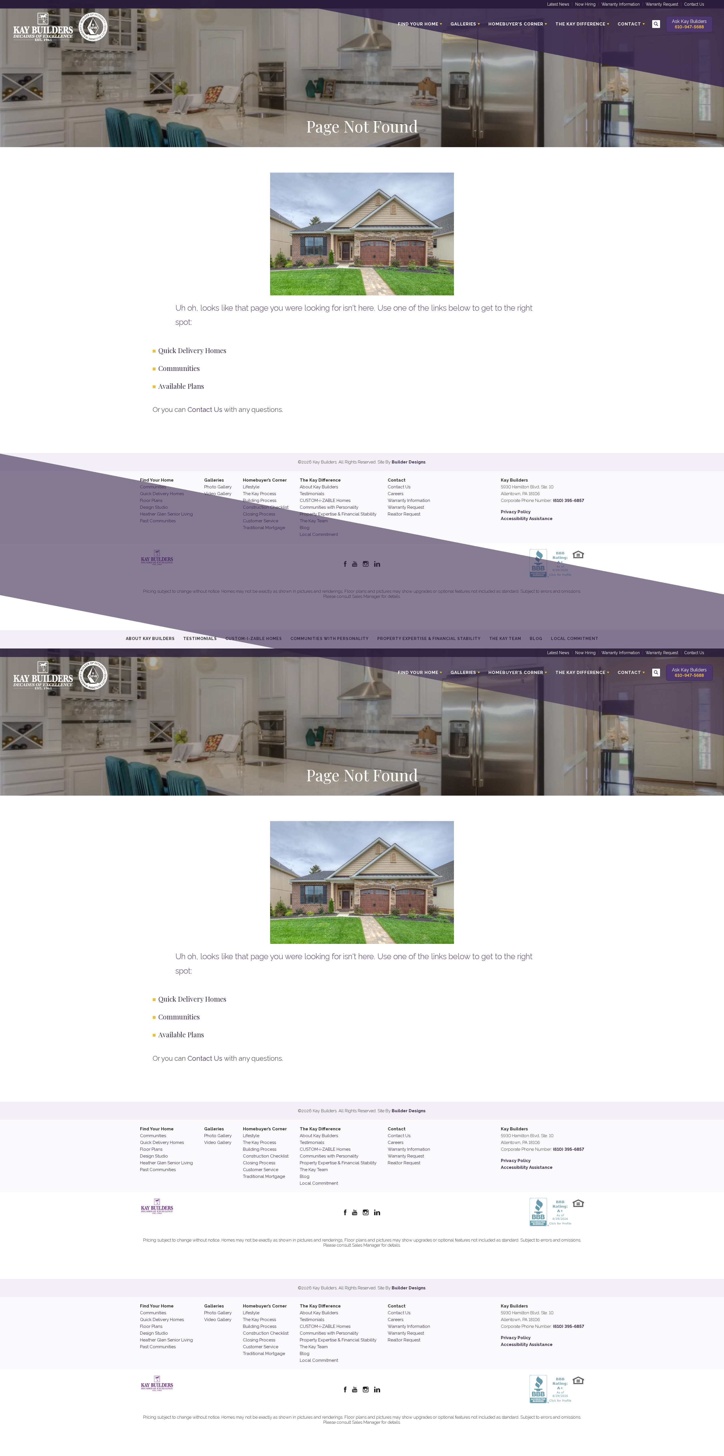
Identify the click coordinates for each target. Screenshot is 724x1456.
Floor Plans (151, 1149)
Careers (395, 493)
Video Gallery (217, 493)
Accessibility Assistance (527, 518)
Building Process (259, 500)
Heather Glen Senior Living (166, 1162)
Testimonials (312, 493)
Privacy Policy (516, 511)
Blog (304, 1176)
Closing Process (259, 1162)
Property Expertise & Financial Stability (338, 514)
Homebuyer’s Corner (265, 480)
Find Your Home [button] (418, 24)
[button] (656, 24)
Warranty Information (621, 4)
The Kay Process (259, 493)
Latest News (558, 4)
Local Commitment (319, 1183)
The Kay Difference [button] (580, 24)
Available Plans (181, 385)
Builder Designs (409, 462)
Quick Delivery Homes (192, 350)
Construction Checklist (265, 1156)
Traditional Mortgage (264, 1176)
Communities (179, 368)
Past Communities (158, 1169)
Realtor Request (404, 514)
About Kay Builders (319, 486)
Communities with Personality (329, 507)
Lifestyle (251, 486)
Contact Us (694, 4)
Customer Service (260, 1169)
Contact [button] (629, 24)
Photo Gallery (218, 486)
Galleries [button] (463, 24)
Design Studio (154, 1156)
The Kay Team (314, 1169)
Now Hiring (585, 4)
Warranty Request (662, 4)
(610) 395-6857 (568, 500)
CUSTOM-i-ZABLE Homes (325, 500)
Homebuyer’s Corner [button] (515, 24)
